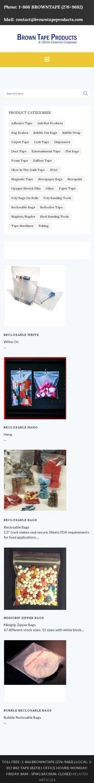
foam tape (19, 160)
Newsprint (74, 179)
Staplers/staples (23, 216)
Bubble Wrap (71, 133)
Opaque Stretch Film (26, 188)
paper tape (67, 188)
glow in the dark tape (28, 170)
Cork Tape (41, 142)
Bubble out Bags (45, 133)
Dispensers (62, 142)
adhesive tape (21, 123)
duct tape (19, 151)
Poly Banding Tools (57, 198)
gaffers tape (42, 160)
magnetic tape (22, 179)
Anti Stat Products (50, 123)
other (50, 188)
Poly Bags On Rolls (24, 198)
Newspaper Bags (50, 179)
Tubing (43, 226)
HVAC (54, 170)
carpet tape (20, 142)
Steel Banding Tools (54, 216)
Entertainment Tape (46, 151)
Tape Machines (22, 226)
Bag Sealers (19, 133)
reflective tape (51, 207)
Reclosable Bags (23, 207)
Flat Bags (72, 151)
